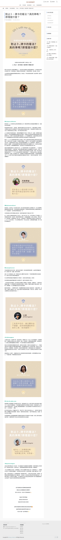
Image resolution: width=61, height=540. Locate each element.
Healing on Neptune (12, 537)
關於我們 (21, 528)
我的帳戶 (21, 526)
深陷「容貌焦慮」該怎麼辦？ (52, 42)
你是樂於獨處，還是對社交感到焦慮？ (52, 58)
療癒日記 (49, 18)
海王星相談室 (50, 20)
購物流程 (21, 531)
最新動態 (49, 15)
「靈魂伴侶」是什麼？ (51, 50)
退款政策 (21, 533)
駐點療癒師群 (50, 22)
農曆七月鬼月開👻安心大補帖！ (51, 54)
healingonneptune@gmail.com (10, 526)
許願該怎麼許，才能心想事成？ (52, 46)
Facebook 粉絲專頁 (45, 523)
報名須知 (21, 529)
